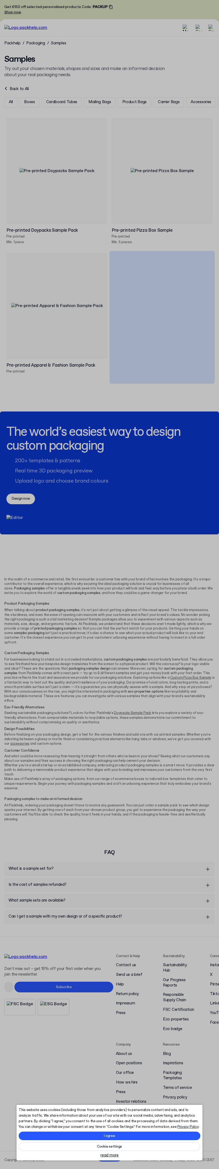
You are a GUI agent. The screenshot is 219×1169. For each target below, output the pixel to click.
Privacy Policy (187, 1127)
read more (109, 1155)
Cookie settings (109, 1146)
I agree (109, 1136)
